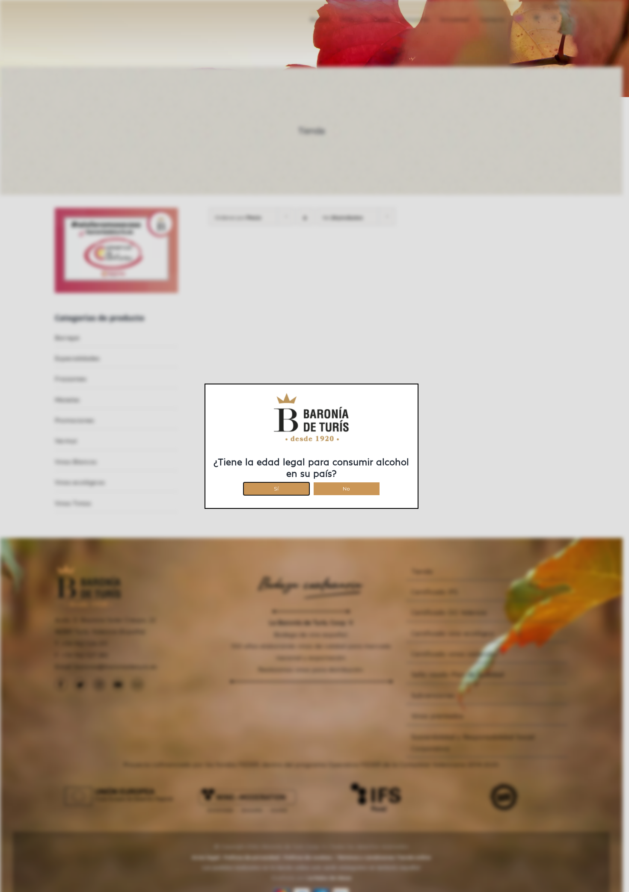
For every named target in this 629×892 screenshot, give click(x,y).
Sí (276, 487)
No (346, 487)
